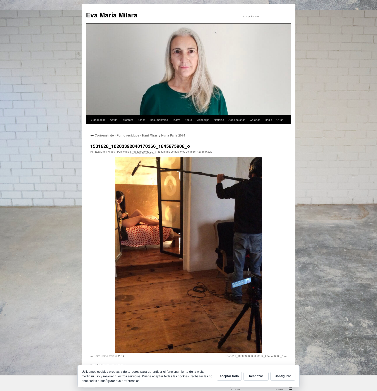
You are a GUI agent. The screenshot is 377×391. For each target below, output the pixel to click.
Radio (268, 120)
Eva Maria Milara (105, 151)
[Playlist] (290, 388)
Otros (279, 120)
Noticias (219, 120)
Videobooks (98, 120)
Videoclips (202, 120)
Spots (188, 120)
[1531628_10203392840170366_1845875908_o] (188, 255)
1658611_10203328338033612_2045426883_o (254, 356)
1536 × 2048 (197, 151)
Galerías (255, 120)
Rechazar (256, 376)
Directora (127, 120)
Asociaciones (236, 120)
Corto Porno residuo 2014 (109, 356)
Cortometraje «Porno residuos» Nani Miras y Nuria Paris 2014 (137, 135)
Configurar (283, 376)
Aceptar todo (229, 376)
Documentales (159, 120)
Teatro (176, 120)
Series (141, 120)
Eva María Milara (111, 14)
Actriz (113, 120)
